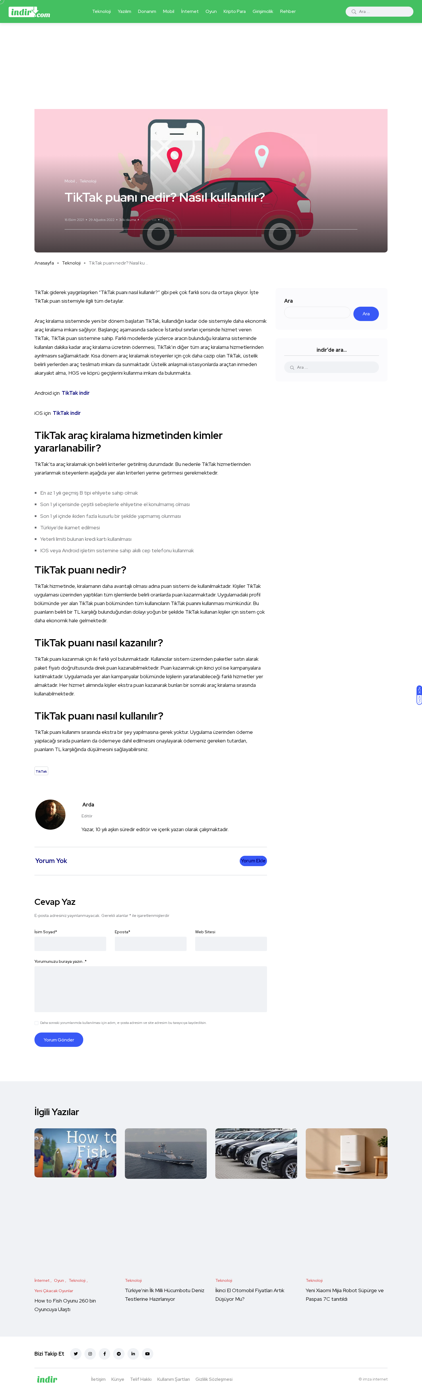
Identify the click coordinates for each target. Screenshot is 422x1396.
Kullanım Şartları (173, 1379)
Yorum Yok (148, 219)
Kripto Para (235, 11)
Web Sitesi (205, 931)
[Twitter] (76, 1354)
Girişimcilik (263, 11)
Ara (288, 301)
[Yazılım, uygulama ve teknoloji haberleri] (29, 11)
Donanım (147, 11)
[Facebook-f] (104, 1354)
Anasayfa (44, 263)
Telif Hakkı (141, 1379)
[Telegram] (119, 1354)
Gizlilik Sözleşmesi (214, 1379)
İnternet (190, 11)
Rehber (288, 11)
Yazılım (124, 11)
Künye (117, 1379)
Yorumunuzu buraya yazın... (60, 961)
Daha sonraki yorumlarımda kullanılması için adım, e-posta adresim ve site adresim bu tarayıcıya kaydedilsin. (123, 1022)
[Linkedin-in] (133, 1354)
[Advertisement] (211, 66)
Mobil (168, 11)
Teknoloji (101, 11)
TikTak (169, 220)
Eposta (122, 931)
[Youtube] (147, 1354)
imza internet (375, 1379)
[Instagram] (90, 1354)
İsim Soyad (45, 931)
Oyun (211, 11)
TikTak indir (76, 393)
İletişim (98, 1379)
